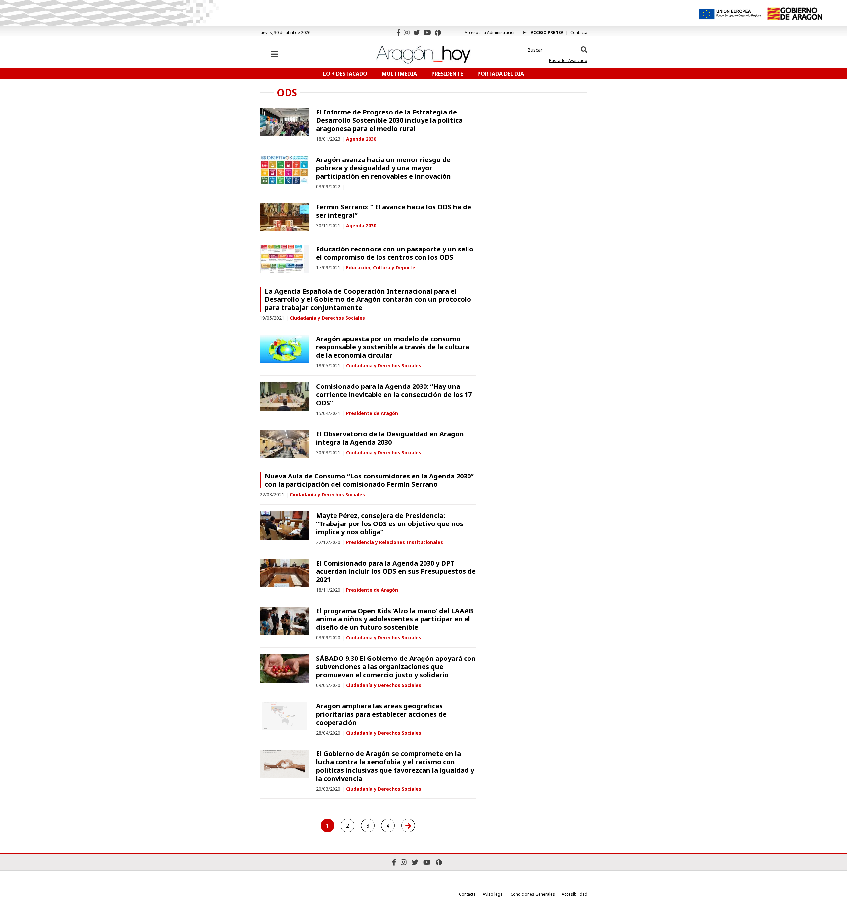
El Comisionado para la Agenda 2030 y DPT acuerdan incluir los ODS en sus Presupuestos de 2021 (396, 571)
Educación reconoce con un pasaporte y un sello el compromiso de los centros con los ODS (394, 253)
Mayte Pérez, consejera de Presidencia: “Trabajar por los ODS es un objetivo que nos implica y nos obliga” (389, 523)
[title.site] (794, 13)
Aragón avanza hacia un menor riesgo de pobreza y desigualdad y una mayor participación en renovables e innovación (383, 168)
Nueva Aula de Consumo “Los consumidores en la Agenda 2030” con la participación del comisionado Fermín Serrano (369, 480)
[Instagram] (407, 32)
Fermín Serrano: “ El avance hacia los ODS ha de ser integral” (393, 211)
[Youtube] (427, 32)
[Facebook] (398, 32)
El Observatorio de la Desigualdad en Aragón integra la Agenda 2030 (390, 438)
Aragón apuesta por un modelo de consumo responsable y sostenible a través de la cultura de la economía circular (392, 347)
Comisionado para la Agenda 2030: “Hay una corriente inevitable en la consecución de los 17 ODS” (394, 394)
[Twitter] (416, 32)
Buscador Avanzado (568, 60)
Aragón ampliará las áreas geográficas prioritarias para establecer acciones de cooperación (381, 714)
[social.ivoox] (438, 33)
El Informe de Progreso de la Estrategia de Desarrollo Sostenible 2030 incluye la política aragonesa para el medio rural (389, 120)
